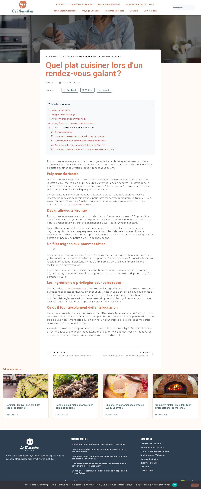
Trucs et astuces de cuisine (140, 4)
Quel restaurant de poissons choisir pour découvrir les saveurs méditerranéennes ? (100, 464)
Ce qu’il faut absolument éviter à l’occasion (72, 127)
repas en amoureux (77, 288)
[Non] (195, 485)
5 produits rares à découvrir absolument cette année (99, 444)
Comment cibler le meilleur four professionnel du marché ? (84, 149)
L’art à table (150, 10)
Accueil (62, 56)
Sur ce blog (79, 204)
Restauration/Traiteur (109, 4)
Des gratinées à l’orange (63, 114)
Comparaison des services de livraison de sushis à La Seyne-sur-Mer (99, 450)
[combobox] (183, 7)
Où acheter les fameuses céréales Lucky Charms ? (81, 145)
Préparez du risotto (60, 110)
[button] (152, 104)
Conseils (134, 10)
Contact (60, 4)
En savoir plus (12, 415)
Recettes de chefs (114, 10)
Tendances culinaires (81, 4)
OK (174, 485)
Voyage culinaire (91, 10)
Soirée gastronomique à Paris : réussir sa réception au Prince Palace (99, 471)
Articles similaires (63, 132)
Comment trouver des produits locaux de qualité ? (80, 136)
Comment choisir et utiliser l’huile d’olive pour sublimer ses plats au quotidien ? (100, 457)
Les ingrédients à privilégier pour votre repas (73, 123)
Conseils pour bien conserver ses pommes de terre (80, 140)
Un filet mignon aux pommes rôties (68, 118)
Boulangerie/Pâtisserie (65, 10)
